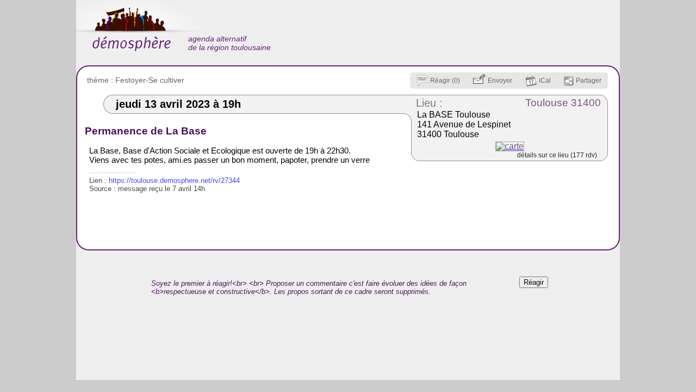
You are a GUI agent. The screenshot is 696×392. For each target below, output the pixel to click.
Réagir (534, 282)
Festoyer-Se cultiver (149, 80)
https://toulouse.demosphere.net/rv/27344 (174, 180)
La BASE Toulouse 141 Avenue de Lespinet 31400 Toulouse (464, 124)
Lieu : (429, 103)
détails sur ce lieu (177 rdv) (557, 155)
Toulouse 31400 (563, 102)
